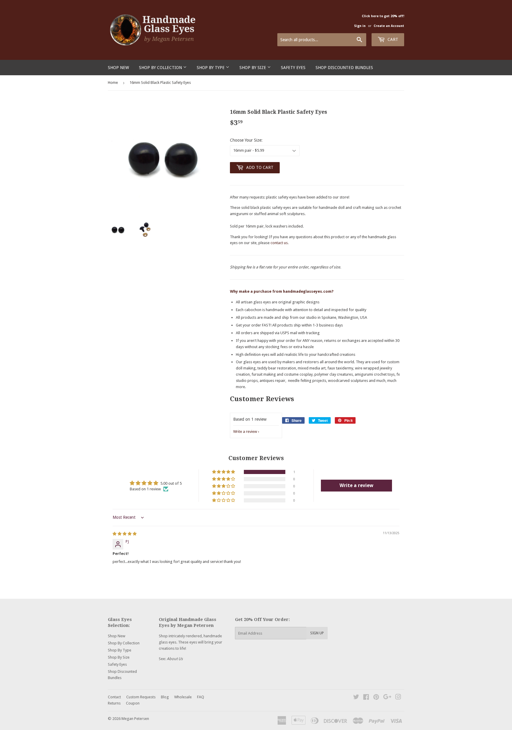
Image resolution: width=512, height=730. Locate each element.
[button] (224, 472)
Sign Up (317, 633)
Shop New (118, 67)
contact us (279, 243)
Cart (392, 39)
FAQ (200, 697)
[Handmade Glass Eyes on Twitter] (356, 698)
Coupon (133, 703)
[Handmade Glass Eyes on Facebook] (366, 698)
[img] (125, 534)
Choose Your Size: (246, 140)
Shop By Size (253, 67)
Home (113, 82)
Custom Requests (141, 697)
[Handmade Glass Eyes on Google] (387, 698)
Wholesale (183, 697)
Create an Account (389, 26)
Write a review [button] (356, 485)
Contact (114, 697)
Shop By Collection (161, 67)
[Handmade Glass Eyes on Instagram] (398, 698)
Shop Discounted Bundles (344, 67)
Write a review (245, 431)
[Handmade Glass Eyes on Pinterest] (376, 698)
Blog (165, 697)
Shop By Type (211, 67)
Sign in (360, 26)
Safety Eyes (293, 67)
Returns (114, 703)
